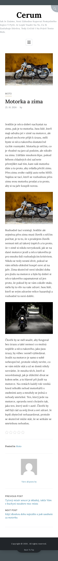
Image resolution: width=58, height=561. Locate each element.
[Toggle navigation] (29, 42)
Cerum (29, 15)
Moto (8, 93)
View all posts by (29, 481)
